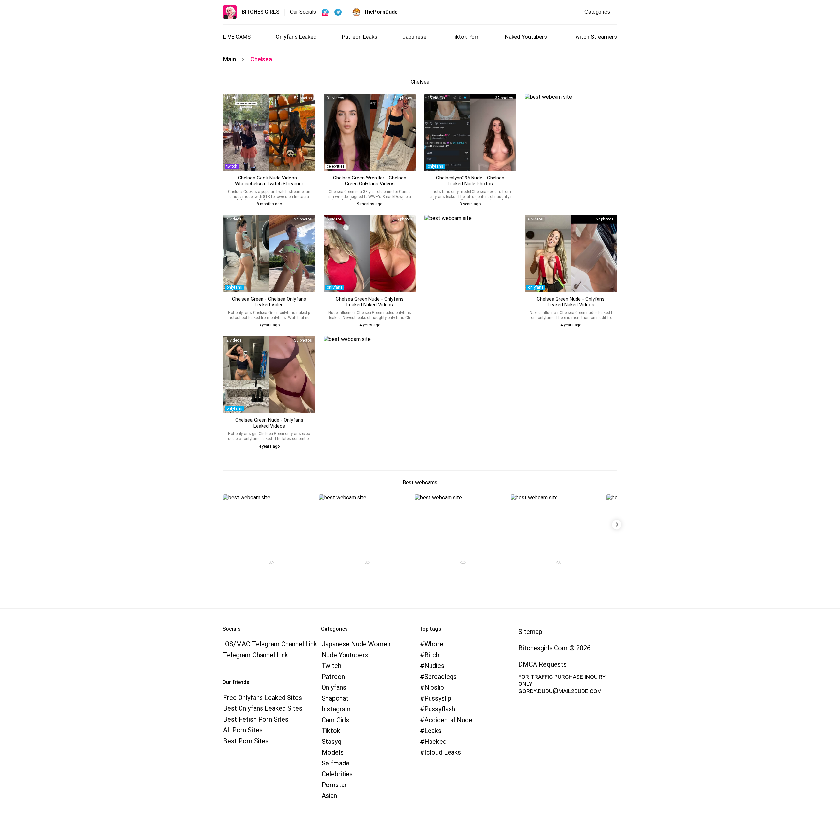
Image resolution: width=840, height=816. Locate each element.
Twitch (331, 666)
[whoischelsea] (269, 132)
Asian (329, 796)
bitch (431, 655)
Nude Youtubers (345, 655)
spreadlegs (440, 676)
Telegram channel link (255, 655)
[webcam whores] (268, 563)
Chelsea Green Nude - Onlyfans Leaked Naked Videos (370, 302)
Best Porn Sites (246, 741)
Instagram (336, 709)
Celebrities (337, 774)
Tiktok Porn (465, 36)
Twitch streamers (594, 36)
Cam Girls (335, 720)
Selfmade (335, 763)
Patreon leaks (359, 36)
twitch (231, 166)
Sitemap (530, 632)
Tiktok (331, 731)
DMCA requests (542, 664)
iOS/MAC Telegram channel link (270, 644)
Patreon (333, 676)
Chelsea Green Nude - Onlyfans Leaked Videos (269, 423)
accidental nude (448, 720)
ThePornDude (381, 12)
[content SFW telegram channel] (325, 12)
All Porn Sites (242, 730)
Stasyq (332, 741)
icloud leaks (442, 752)
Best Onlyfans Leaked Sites (262, 708)
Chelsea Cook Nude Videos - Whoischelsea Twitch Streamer (269, 181)
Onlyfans (334, 687)
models (333, 752)
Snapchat (335, 698)
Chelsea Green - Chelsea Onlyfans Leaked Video (269, 302)
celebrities (336, 166)
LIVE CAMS (237, 36)
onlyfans (435, 166)
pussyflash (439, 709)
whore (433, 644)
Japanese (414, 36)
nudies (434, 666)
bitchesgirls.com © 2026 (554, 648)
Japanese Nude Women (356, 644)
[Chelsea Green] (269, 253)
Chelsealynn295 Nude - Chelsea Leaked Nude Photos (470, 181)
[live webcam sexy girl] (268, 523)
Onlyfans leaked (296, 36)
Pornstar (334, 785)
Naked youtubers (526, 36)
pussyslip (437, 698)
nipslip (434, 687)
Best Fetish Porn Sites (255, 719)
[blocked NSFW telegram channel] (338, 12)
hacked (435, 741)
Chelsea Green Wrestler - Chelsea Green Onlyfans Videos (369, 181)
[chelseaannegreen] (370, 132)
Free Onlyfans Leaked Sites (262, 697)
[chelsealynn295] (470, 132)
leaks (432, 731)
